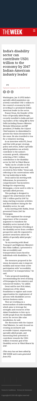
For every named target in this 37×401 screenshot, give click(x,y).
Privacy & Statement (24, 390)
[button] (4, 91)
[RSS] (18, 380)
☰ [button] (34, 30)
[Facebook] (2, 380)
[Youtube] (13, 380)
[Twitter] (7, 380)
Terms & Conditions (8, 390)
